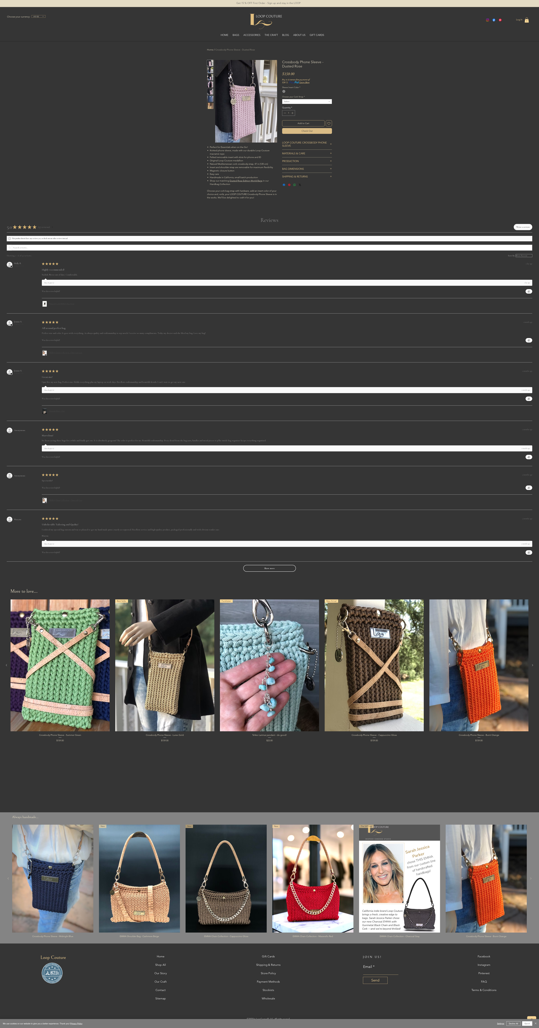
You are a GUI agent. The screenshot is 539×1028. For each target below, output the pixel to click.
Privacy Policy (76, 1023)
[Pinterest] (500, 20)
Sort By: (511, 255)
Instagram (484, 964)
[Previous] (14, 3)
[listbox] (38, 16)
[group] (269, 674)
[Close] (535, 1023)
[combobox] (307, 101)
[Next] (524, 3)
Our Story (160, 973)
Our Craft (161, 981)
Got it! (527, 1023)
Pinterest (484, 973)
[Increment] (293, 113)
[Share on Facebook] (284, 191)
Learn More (305, 82)
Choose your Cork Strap (293, 97)
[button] (305, 3)
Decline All (513, 1023)
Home (210, 49)
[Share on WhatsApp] (294, 191)
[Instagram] (487, 20)
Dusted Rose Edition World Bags (246, 180)
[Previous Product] (6, 665)
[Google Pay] (307, 139)
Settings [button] (500, 1023)
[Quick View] (60, 665)
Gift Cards (268, 956)
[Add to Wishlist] (329, 123)
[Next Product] (532, 665)
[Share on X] (300, 191)
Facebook (484, 956)
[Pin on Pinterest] (289, 191)
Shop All (160, 964)
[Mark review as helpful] (529, 291)
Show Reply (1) (49, 283)
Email (367, 967)
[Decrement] (284, 113)
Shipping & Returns (268, 964)
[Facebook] (494, 20)
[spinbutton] (288, 113)
